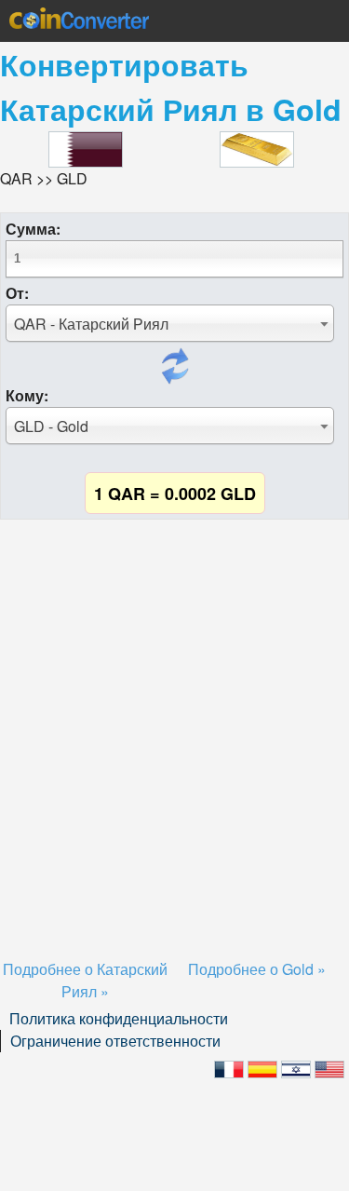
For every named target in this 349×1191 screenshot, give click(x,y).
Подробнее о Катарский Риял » (85, 980)
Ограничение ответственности (115, 1040)
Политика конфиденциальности (118, 1018)
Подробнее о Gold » (257, 969)
